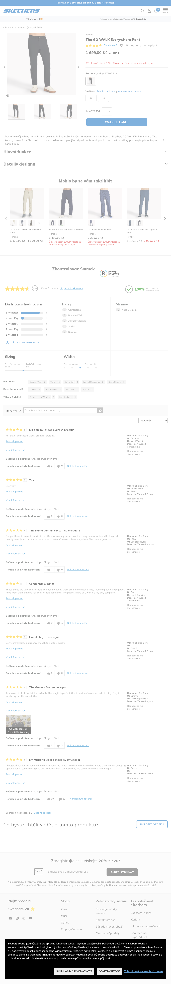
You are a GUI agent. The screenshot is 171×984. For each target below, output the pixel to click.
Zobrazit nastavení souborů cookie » (143, 971)
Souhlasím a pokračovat (74, 971)
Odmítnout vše (109, 971)
